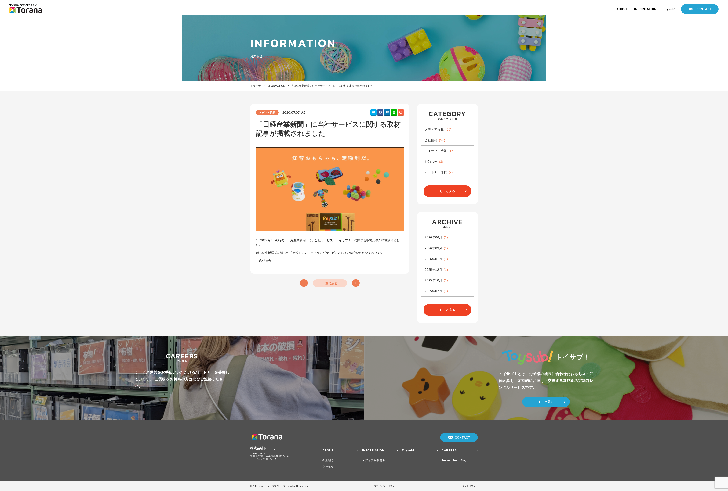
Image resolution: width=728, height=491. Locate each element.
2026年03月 (436, 248)
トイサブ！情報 (440, 150)
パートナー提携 (439, 172)
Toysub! (669, 9)
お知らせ (434, 161)
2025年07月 (436, 291)
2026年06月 (436, 237)
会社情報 (435, 140)
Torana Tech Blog (454, 460)
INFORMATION (645, 9)
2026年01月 (436, 259)
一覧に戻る (329, 283)
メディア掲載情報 (373, 460)
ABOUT (622, 9)
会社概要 (328, 466)
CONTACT (704, 9)
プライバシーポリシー (385, 486)
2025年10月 (436, 280)
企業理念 (328, 460)
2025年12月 (436, 269)
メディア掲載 (438, 129)
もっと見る (447, 191)
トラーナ (255, 85)
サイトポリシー (470, 486)
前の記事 (304, 283)
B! (387, 112)
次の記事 (356, 283)
